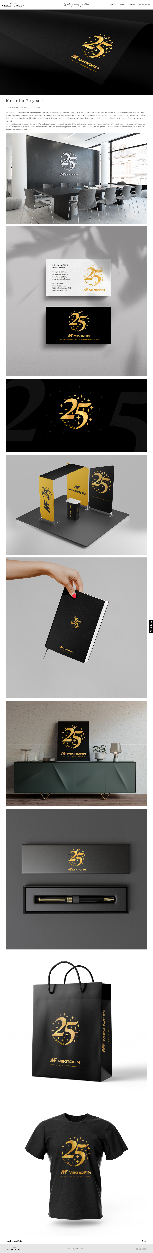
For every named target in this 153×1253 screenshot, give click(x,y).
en (140, 5)
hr (146, 5)
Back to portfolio (14, 1241)
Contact (132, 5)
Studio (123, 5)
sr (143, 5)
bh (149, 5)
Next (144, 1241)
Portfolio (113, 5)
